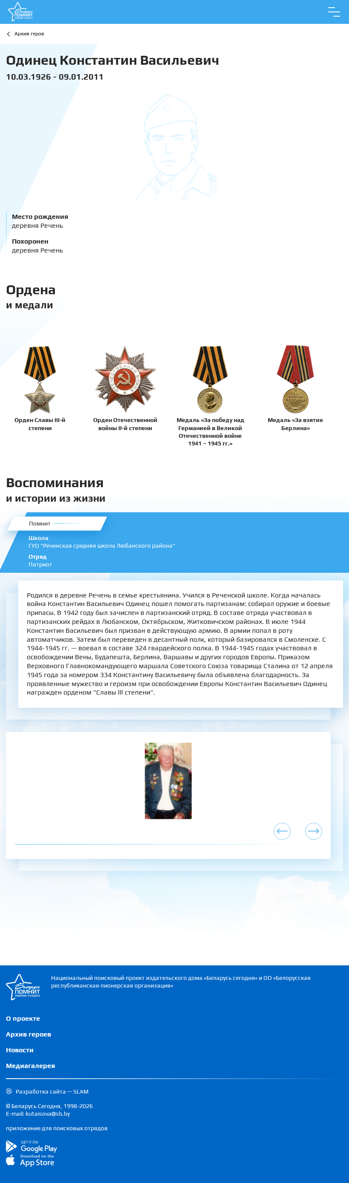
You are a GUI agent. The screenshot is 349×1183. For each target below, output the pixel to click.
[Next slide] (313, 831)
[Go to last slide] (282, 831)
